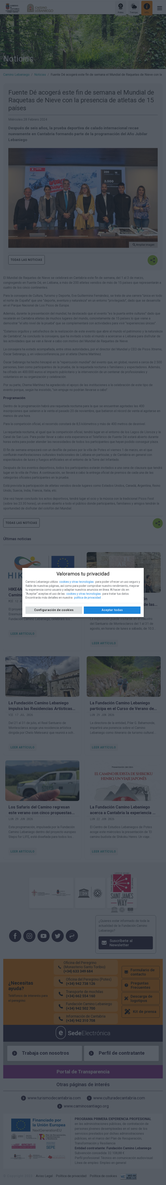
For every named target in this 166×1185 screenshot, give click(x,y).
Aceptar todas (112, 610)
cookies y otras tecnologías (76, 581)
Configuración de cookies (54, 610)
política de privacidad (87, 597)
